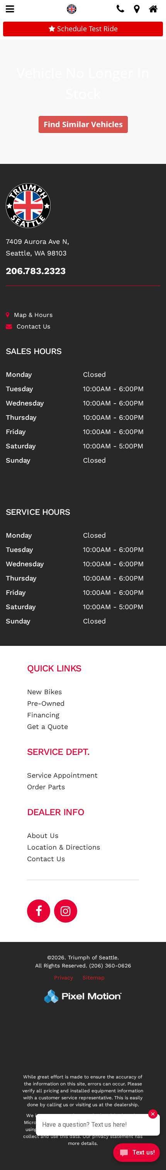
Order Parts (46, 787)
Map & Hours (33, 314)
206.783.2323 (36, 271)
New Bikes (44, 692)
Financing (43, 715)
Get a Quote (47, 726)
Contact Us (33, 326)
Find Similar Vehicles (83, 124)
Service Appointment (62, 775)
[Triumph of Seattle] (83, 205)
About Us (42, 835)
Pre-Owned (45, 703)
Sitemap (94, 977)
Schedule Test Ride (86, 28)
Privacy (63, 977)
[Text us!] (136, 1154)
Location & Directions (63, 847)
